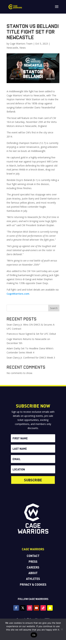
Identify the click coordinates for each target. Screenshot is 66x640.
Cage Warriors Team (21, 43)
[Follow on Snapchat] (50, 608)
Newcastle (12, 47)
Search (54, 308)
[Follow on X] (23, 608)
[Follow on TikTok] (43, 608)
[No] (61, 629)
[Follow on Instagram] (29, 608)
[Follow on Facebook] (16, 608)
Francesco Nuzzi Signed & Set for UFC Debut (31, 333)
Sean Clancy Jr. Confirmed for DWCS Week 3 (31, 357)
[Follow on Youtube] (36, 608)
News (22, 47)
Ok (33, 635)
